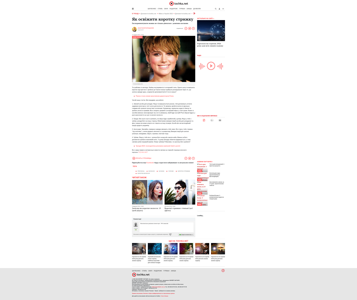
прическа (141, 171)
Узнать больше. (164, 296)
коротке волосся (144, 173)
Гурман (182, 9)
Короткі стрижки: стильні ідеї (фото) (179, 209)
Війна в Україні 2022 (166, 14)
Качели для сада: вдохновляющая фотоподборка (214, 174)
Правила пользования (137, 293)
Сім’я (166, 9)
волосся (151, 171)
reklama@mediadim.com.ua (158, 287)
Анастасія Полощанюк (146, 28)
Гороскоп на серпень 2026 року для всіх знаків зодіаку (210, 44)
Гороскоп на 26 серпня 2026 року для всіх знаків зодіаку (139, 258)
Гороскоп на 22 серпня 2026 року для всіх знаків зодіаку (218, 258)
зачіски (161, 171)
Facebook (149, 163)
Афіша (189, 9)
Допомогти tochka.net (149, 14)
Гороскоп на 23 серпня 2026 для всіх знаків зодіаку (202, 258)
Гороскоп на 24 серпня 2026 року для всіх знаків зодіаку (186, 258)
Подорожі (173, 9)
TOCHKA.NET (143, 152)
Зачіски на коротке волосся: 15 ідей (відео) (146, 209)
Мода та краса (137, 37)
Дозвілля (197, 9)
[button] (219, 8)
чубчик (171, 171)
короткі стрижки (184, 171)
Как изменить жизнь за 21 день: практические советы (216, 183)
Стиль (160, 9)
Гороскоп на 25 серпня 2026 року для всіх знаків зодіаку (171, 258)
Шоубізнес (152, 9)
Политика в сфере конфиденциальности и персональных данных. (159, 293)
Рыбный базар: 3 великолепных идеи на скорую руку (216, 197)
